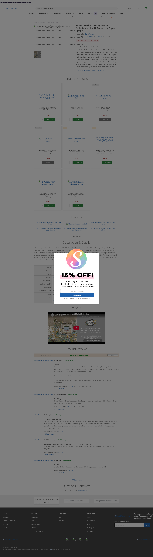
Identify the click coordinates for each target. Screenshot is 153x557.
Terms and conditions (85, 298)
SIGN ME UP (77, 295)
